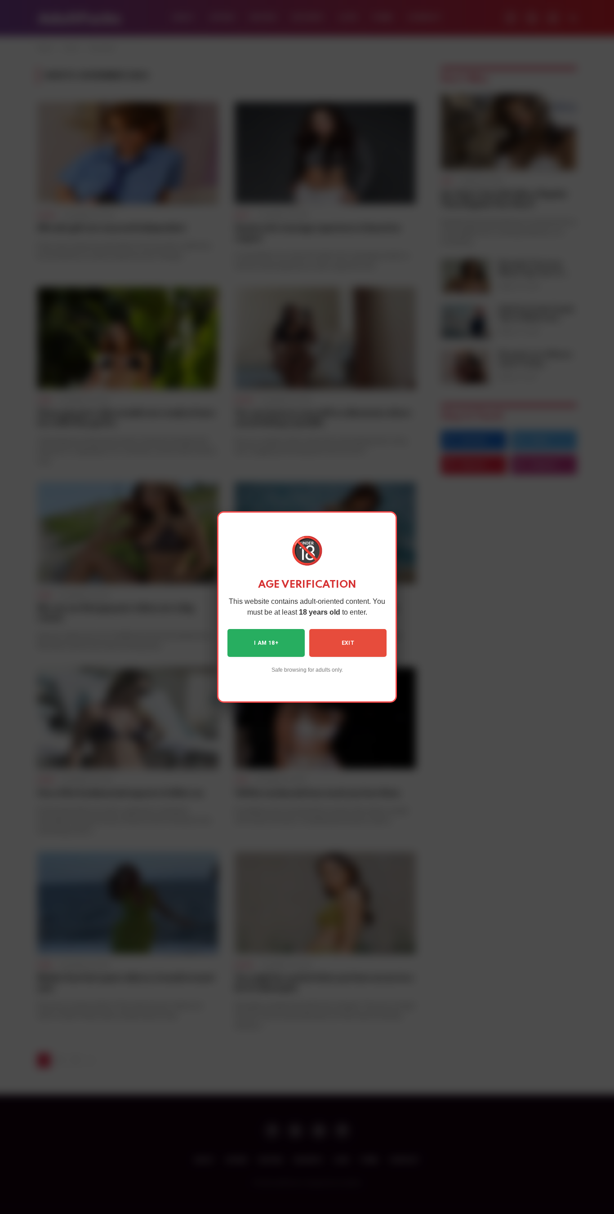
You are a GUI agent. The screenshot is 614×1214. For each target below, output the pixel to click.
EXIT (348, 643)
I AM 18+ (266, 643)
